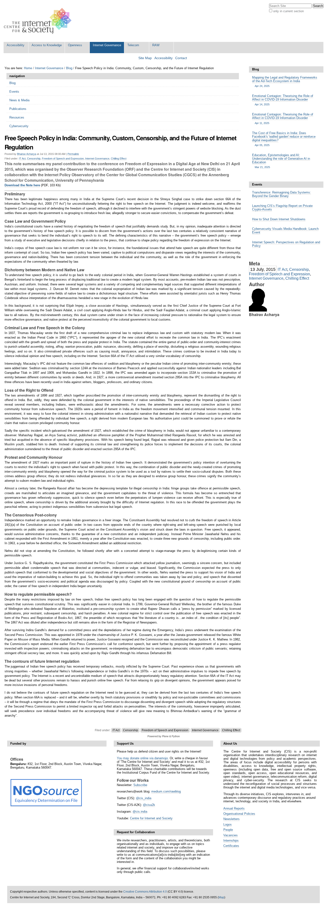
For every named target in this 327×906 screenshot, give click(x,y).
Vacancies (230, 835)
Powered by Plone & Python (163, 736)
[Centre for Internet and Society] (39, 21)
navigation (17, 76)
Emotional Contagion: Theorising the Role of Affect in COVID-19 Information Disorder (282, 100)
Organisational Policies (239, 813)
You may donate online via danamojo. (143, 758)
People (228, 830)
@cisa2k (149, 805)
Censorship (33, 158)
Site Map (145, 58)
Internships (231, 840)
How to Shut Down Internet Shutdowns (278, 219)
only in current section (288, 11)
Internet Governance (107, 45)
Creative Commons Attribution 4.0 (145, 891)
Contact (181, 58)
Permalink (73, 154)
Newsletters (231, 819)
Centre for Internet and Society (151, 818)
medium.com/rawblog (166, 791)
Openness (75, 45)
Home (28, 68)
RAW (155, 45)
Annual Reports (234, 808)
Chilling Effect (118, 158)
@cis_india (143, 798)
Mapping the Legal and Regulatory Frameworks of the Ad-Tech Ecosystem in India (284, 81)
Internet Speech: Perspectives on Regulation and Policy (286, 244)
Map (221, 897)
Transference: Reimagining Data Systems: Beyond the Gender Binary (281, 194)
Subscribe (140, 785)
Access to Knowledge (47, 45)
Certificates (231, 846)
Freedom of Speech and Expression (63, 158)
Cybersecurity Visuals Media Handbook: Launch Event (285, 230)
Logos (227, 824)
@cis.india (140, 811)
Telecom (133, 45)
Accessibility (15, 45)
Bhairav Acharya (26, 154)
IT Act (22, 158)
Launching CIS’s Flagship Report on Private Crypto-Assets (282, 207)
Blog (69, 68)
